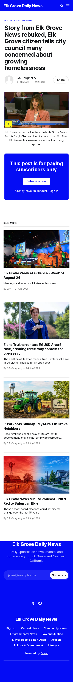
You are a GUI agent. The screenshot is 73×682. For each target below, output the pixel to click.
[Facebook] (40, 603)
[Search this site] (62, 6)
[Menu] (68, 6)
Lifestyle (53, 645)
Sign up (11, 628)
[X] (33, 603)
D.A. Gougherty (25, 78)
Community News (55, 628)
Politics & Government (19, 20)
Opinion (56, 639)
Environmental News (23, 634)
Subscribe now (36, 181)
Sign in (53, 191)
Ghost (44, 653)
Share (61, 79)
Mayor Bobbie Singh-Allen (29, 639)
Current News (30, 628)
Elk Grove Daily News (23, 6)
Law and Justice (52, 634)
